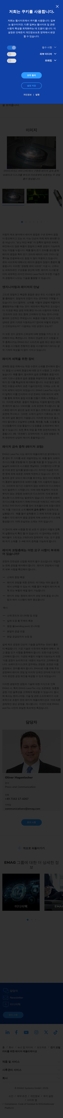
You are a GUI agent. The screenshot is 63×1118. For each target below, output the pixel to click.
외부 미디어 (46, 54)
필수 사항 (47, 47)
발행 (37, 94)
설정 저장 (31, 85)
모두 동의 (31, 75)
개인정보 (27, 94)
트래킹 (48, 60)
